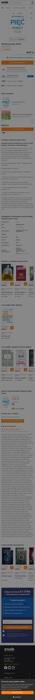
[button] (17, 697)
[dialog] (17, 689)
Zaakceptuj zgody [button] (17, 692)
